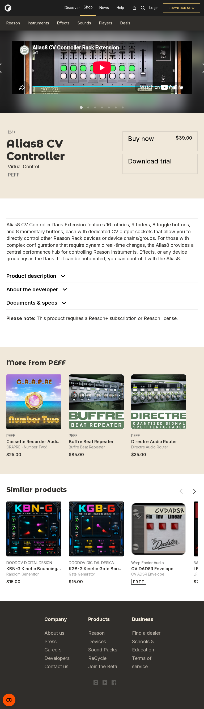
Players (105, 23)
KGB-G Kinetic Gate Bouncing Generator (111, 568)
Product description (32, 276)
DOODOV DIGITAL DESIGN (29, 562)
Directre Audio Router (154, 441)
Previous (181, 491)
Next (194, 491)
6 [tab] (115, 107)
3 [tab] (95, 107)
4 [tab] (102, 107)
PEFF (14, 175)
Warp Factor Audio (147, 562)
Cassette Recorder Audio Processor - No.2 (51, 441)
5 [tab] (109, 107)
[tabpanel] (102, 68)
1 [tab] (81, 107)
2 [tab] (88, 107)
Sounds (84, 23)
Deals (125, 23)
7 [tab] (122, 107)
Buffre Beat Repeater (91, 441)
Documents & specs (32, 303)
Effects (63, 23)
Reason (13, 23)
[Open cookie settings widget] (9, 700)
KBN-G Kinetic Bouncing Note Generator (48, 568)
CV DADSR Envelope (152, 568)
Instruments (38, 23)
